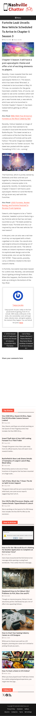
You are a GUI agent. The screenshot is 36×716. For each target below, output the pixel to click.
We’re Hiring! (28, 712)
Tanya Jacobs (18, 40)
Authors (27, 709)
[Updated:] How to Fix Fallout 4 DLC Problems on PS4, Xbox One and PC (16, 592)
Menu (19, 18)
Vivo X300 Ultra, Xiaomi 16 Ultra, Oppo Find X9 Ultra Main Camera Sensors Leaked (16, 418)
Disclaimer (20, 709)
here (21, 322)
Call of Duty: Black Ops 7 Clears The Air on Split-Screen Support (17, 482)
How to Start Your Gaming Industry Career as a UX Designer (15, 634)
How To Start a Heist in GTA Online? (16, 671)
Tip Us (21, 712)
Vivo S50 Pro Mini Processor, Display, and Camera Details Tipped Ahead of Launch (17, 502)
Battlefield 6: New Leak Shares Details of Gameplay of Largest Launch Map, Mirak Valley (17, 460)
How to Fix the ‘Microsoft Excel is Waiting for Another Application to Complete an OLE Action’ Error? (18, 550)
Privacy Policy (11, 709)
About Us (6, 712)
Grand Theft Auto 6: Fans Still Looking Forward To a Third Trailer (16, 439)
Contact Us (14, 712)
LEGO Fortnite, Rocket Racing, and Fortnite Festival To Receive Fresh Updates (16, 205)
